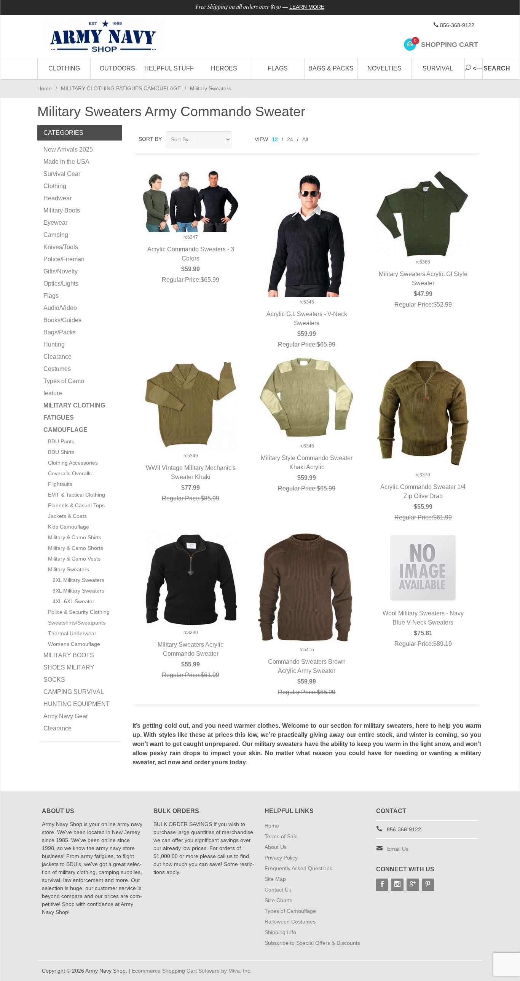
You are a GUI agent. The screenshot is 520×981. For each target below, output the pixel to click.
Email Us (397, 849)
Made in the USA (66, 161)
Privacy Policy (281, 858)
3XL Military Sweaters (78, 591)
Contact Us (278, 890)
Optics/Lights (60, 283)
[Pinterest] (428, 885)
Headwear (57, 198)
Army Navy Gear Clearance (65, 722)
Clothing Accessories (73, 463)
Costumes (57, 369)
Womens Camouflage (74, 644)
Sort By (150, 139)
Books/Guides (62, 320)
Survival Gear (61, 174)
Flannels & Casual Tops (76, 505)
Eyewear (55, 222)
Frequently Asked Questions (298, 868)
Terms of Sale (281, 836)
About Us (276, 847)
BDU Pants (61, 441)
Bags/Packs (59, 332)
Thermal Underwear (72, 633)
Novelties (384, 68)
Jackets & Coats (67, 516)
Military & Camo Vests (74, 559)
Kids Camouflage (68, 527)
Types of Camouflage (290, 911)
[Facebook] (382, 885)
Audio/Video (60, 308)
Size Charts (278, 900)
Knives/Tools (60, 247)
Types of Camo (63, 381)
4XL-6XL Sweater (73, 601)
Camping (55, 235)
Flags (278, 68)
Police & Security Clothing (79, 612)
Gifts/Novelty (60, 271)
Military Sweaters (68, 569)
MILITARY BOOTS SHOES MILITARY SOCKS (68, 667)
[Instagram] (397, 885)
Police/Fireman (64, 259)
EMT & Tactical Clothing (76, 495)
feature (52, 393)
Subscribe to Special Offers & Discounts (312, 943)
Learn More (306, 7)
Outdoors (117, 68)
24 (290, 139)
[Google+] (413, 885)
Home (44, 88)
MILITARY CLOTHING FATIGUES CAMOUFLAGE (121, 88)
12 (275, 139)
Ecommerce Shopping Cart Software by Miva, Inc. (192, 971)
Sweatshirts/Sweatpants (76, 623)
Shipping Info (280, 932)
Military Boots (61, 210)
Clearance (57, 356)
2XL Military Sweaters (78, 580)
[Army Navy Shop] (111, 37)
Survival (438, 68)
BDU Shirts (61, 452)
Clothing (64, 68)
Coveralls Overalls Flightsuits (70, 478)
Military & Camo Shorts (75, 548)
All (305, 139)
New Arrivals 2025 (68, 149)
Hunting (54, 344)
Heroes (224, 68)
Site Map (275, 879)
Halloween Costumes (290, 922)
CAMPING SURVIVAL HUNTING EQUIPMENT (76, 698)
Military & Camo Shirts (74, 537)
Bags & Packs (331, 68)
